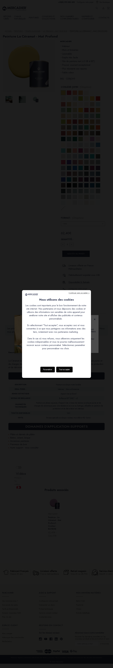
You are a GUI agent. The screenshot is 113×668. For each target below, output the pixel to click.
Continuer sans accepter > (79, 293)
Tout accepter (64, 369)
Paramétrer (47, 369)
